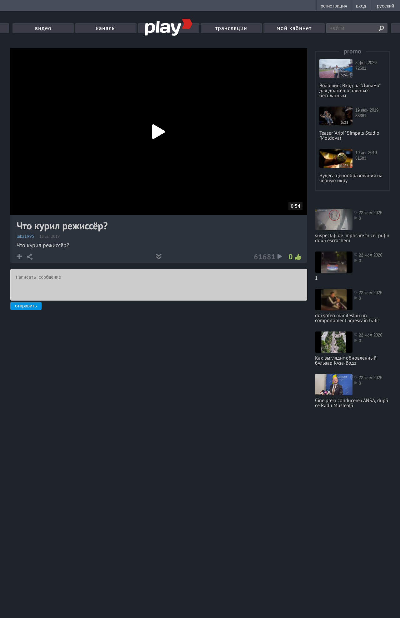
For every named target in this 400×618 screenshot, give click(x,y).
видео (43, 28)
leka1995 (25, 236)
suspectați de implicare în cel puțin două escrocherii (352, 238)
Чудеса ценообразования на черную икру (350, 178)
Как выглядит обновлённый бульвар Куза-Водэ (346, 360)
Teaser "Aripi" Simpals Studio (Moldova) (349, 135)
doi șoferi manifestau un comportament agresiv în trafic (347, 318)
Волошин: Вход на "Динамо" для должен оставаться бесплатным (349, 90)
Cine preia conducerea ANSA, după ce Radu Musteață (351, 403)
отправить (26, 305)
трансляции (231, 28)
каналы (106, 28)
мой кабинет (294, 28)
